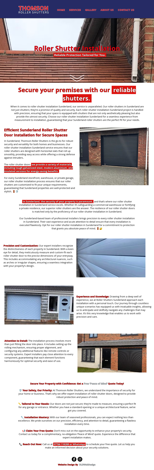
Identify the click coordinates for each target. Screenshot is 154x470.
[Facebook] (74, 459)
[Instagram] (80, 459)
